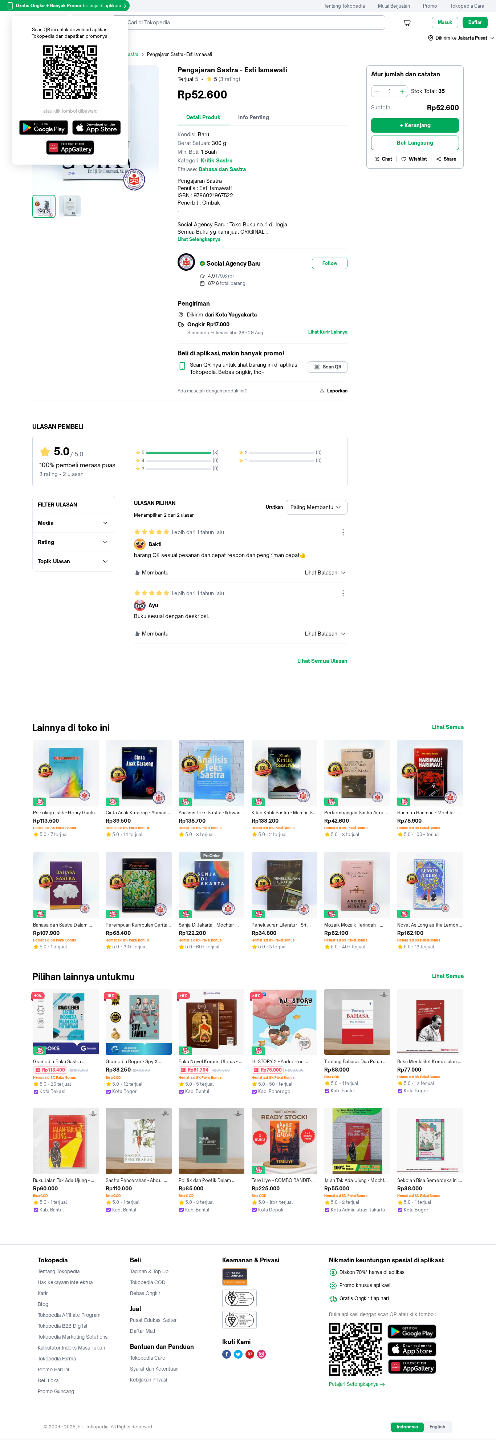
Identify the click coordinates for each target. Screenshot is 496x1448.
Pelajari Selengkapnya (353, 1384)
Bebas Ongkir (145, 1293)
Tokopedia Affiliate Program (69, 1315)
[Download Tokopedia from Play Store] (411, 1331)
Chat (387, 159)
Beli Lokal (49, 1380)
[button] (461, 38)
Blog (43, 1304)
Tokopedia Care (467, 6)
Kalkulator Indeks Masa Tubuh (71, 1348)
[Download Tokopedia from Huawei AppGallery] (411, 1366)
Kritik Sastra (125, 54)
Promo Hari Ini (53, 1369)
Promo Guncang (56, 1391)
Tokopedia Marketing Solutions (72, 1337)
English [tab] (437, 1426)
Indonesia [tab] (407, 1426)
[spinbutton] (389, 91)
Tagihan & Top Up (149, 1271)
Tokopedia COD (148, 1282)
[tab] (203, 117)
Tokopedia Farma (57, 1359)
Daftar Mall (142, 1331)
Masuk (445, 22)
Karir (43, 1293)
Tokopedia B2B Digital (63, 1326)
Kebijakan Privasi (148, 1380)
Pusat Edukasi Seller (153, 1320)
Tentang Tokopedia (344, 6)
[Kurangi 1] (377, 91)
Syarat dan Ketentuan (154, 1369)
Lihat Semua (448, 727)
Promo (430, 6)
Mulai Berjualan (394, 6)
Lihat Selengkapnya (199, 239)
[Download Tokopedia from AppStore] (411, 1349)
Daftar (475, 22)
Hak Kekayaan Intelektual (66, 1282)
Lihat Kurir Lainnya (327, 332)
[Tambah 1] (402, 91)
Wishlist (418, 159)
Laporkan (337, 391)
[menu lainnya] (343, 532)
